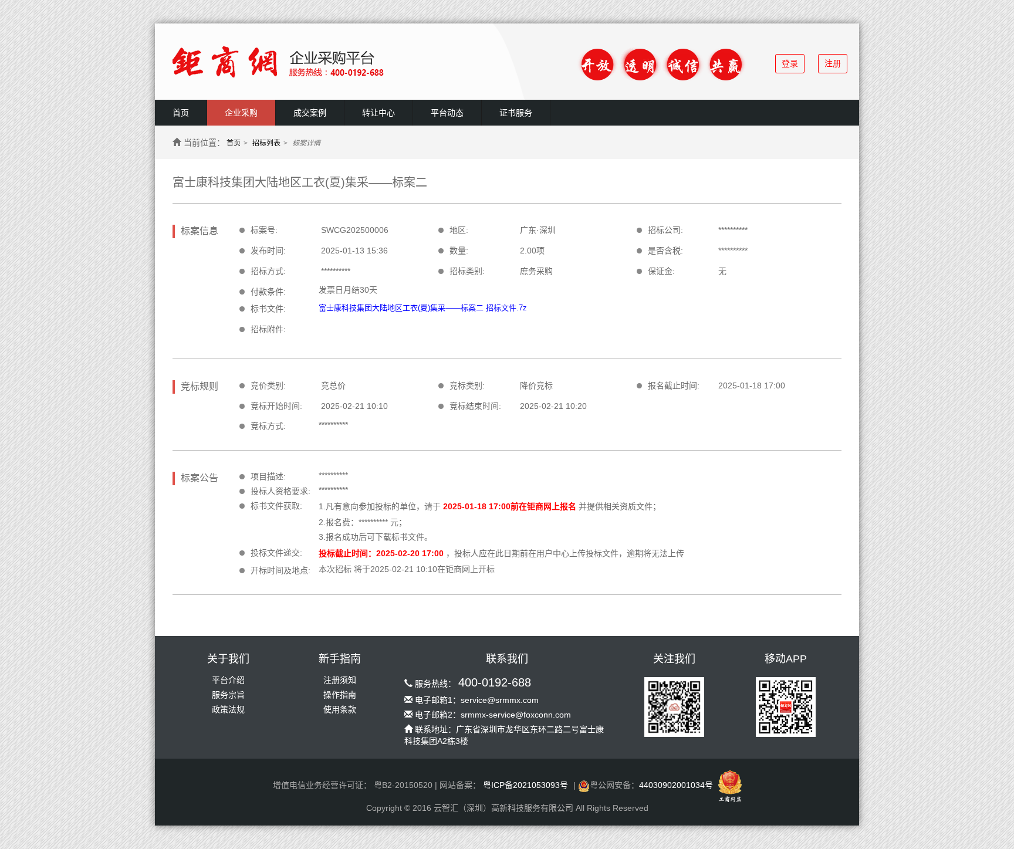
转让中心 (378, 112)
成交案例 (309, 112)
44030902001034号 (676, 785)
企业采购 (241, 112)
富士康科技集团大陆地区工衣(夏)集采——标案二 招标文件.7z (423, 307)
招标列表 (266, 143)
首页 (181, 112)
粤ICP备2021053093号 (525, 785)
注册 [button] (832, 63)
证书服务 (515, 112)
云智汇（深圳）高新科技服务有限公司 (503, 808)
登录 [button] (790, 63)
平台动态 (447, 112)
